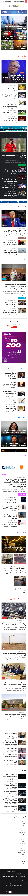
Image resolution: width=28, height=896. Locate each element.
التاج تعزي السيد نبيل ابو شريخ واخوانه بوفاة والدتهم (10, 785)
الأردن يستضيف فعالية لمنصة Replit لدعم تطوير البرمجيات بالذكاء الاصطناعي (9, 501)
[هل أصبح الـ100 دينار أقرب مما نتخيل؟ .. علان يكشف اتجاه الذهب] (14, 544)
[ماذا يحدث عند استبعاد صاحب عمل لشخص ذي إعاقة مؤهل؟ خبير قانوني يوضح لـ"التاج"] (7, 559)
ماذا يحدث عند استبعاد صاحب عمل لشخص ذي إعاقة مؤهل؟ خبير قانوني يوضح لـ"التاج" (8, 570)
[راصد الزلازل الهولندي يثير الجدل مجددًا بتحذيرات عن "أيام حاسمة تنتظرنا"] (22, 302)
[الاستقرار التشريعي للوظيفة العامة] (22, 750)
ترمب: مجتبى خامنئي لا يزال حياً (14, 230)
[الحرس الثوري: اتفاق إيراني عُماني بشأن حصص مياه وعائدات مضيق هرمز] (22, 250)
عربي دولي (22, 847)
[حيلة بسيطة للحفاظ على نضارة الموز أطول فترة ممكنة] (22, 87)
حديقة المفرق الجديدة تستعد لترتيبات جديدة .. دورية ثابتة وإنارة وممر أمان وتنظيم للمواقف (20, 570)
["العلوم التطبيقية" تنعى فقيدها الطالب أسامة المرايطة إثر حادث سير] (22, 800)
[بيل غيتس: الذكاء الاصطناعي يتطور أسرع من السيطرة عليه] (14, 71)
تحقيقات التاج (22, 832)
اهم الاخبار (23, 830)
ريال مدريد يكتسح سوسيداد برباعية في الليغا (10, 113)
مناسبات (23, 859)
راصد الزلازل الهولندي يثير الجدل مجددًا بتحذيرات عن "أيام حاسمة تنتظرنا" (10, 304)
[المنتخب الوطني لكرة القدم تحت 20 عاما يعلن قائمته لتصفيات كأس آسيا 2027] (22, 177)
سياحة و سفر (22, 843)
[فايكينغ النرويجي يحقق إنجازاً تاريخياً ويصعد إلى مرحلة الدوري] (22, 95)
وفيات (23, 863)
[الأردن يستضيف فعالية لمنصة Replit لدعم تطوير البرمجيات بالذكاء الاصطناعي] (23, 499)
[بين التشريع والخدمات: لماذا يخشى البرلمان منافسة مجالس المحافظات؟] (21, 375)
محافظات (23, 854)
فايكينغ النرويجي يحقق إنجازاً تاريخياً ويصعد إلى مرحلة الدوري (9, 97)
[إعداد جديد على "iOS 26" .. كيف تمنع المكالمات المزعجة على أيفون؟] (22, 515)
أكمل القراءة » (22, 165)
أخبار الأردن (22, 821)
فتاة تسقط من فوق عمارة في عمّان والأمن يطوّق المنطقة (8, 39)
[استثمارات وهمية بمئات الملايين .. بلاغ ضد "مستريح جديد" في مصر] (22, 310)
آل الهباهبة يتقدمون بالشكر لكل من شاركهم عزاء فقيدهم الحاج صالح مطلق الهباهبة (10, 777)
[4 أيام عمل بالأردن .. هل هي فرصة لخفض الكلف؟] (14, 23)
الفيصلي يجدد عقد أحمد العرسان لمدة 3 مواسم (14, 156)
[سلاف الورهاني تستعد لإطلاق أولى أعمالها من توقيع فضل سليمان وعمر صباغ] (14, 427)
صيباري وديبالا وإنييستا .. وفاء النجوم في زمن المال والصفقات (10, 171)
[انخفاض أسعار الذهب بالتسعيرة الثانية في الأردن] (21, 408)
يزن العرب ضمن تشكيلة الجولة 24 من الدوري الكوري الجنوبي (9, 187)
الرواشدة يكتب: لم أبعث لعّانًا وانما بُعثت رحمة (10, 755)
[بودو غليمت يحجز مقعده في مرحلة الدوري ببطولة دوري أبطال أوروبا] (22, 193)
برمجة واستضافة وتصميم (17, 891)
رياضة (23, 841)
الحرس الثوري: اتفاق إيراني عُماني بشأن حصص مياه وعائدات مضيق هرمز (10, 252)
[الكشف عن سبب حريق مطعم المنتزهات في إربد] (20, 45)
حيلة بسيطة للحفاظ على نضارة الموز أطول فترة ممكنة (10, 89)
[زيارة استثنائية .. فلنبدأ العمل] (22, 762)
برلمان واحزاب (22, 827)
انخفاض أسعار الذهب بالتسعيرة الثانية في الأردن (10, 408)
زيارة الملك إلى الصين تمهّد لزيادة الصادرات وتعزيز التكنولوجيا (11, 735)
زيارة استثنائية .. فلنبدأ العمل (10, 762)
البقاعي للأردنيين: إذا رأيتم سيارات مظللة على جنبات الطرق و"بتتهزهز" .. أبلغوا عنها (9, 385)
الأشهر (7, 368)
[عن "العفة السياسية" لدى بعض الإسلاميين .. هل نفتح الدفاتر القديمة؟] (22, 742)
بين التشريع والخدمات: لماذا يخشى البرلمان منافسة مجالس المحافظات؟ (10, 375)
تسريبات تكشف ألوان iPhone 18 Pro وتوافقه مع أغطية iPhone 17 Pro (9, 508)
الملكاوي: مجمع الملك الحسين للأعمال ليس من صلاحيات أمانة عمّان (15, 715)
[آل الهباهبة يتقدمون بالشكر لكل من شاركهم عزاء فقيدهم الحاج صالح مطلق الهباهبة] (22, 776)
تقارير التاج (10, 883)
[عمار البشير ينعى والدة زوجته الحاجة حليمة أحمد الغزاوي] (22, 808)
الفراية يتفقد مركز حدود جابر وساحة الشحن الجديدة (9, 393)
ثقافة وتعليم (22, 834)
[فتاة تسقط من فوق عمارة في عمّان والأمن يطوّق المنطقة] (7, 35)
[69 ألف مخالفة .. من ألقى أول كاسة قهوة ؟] (20, 581)
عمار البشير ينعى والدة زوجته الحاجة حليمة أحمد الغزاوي (10, 808)
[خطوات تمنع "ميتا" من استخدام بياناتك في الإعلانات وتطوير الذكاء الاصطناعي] (22, 522)
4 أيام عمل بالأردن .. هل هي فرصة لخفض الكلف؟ (15, 27)
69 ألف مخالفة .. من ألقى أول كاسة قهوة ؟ (20, 591)
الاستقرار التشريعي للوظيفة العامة (11, 749)
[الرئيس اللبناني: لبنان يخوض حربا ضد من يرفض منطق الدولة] (22, 242)
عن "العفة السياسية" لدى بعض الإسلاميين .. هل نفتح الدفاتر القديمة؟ (9, 742)
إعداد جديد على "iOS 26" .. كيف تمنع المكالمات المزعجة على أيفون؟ (9, 516)
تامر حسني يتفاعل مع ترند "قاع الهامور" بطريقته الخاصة (16, 444)
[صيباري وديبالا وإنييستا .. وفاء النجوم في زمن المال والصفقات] (22, 170)
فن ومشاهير (22, 850)
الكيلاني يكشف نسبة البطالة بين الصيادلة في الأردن (10, 401)
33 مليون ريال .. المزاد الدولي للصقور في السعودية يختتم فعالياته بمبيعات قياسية (15, 286)
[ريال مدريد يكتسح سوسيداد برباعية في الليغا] (22, 112)
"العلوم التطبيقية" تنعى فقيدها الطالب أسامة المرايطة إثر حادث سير (10, 800)
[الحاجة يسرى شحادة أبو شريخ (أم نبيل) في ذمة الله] (22, 793)
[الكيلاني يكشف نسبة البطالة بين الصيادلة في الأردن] (21, 400)
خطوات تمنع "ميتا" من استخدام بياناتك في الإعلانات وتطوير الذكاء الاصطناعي (9, 524)
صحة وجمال (22, 845)
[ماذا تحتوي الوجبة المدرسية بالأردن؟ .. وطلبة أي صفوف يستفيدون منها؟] (20, 35)
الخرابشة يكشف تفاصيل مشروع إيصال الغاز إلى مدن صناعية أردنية (14, 654)
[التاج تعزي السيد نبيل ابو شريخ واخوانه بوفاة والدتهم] (22, 785)
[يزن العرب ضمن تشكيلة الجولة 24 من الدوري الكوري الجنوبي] (22, 185)
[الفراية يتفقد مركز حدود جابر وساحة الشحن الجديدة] (21, 393)
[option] (14, 33)
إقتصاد (23, 823)
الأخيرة (20, 368)
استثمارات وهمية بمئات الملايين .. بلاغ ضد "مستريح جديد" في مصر (10, 312)
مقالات (23, 856)
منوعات (23, 861)
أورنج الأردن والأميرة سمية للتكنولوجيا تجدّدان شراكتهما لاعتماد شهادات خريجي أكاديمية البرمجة (15, 483)
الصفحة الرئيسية (22, 880)
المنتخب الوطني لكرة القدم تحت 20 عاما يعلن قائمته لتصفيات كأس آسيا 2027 (9, 179)
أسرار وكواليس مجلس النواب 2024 (15, 885)
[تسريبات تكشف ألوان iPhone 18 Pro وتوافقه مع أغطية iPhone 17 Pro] (22, 507)
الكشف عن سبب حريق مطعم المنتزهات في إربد (20, 49)
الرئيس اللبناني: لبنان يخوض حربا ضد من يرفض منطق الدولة (10, 244)
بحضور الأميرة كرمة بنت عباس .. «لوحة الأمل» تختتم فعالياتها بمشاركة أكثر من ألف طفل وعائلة (10, 105)
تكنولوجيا (23, 836)
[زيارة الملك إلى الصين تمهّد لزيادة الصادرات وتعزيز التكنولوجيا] (22, 735)
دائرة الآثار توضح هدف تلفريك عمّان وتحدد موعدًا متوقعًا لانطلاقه (14, 623)
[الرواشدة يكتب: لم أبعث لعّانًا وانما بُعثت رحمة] (22, 756)
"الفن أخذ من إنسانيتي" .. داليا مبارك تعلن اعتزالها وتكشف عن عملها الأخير (10, 120)
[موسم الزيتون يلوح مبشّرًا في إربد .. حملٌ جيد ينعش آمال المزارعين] (7, 45)
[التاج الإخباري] (14, 6)
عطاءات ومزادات (21, 852)
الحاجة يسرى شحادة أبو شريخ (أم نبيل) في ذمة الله (10, 793)
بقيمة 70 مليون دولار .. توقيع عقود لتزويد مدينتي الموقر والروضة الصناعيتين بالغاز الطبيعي (14, 684)
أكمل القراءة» (22, 237)
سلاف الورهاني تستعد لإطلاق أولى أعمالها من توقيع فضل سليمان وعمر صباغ (14, 432)
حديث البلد (22, 839)
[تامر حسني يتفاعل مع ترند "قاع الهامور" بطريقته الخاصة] (14, 440)
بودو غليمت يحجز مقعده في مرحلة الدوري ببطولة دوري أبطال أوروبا (10, 195)
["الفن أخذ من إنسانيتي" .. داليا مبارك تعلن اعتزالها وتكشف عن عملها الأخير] (22, 118)
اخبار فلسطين (22, 825)
